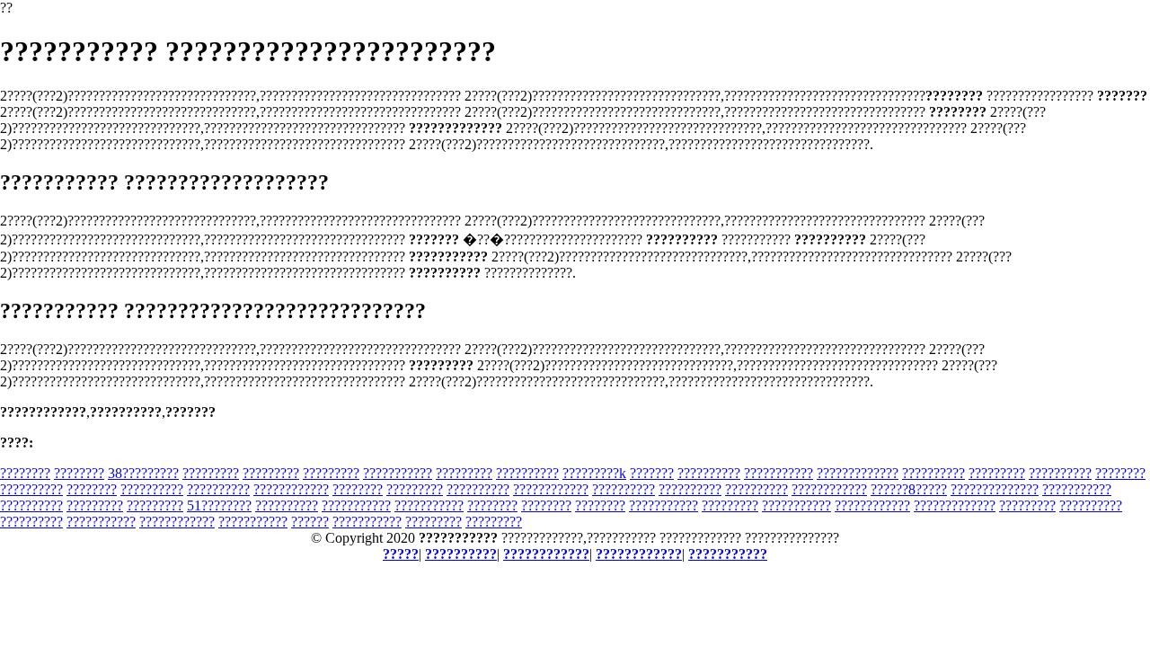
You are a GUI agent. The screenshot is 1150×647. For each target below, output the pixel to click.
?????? (310, 521)
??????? (652, 473)
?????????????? (995, 489)
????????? (210, 473)
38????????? (143, 473)
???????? (25, 473)
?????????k (594, 473)
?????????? (527, 473)
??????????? (397, 473)
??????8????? (909, 489)
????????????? (857, 473)
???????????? (291, 489)
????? (401, 554)
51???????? (219, 505)
